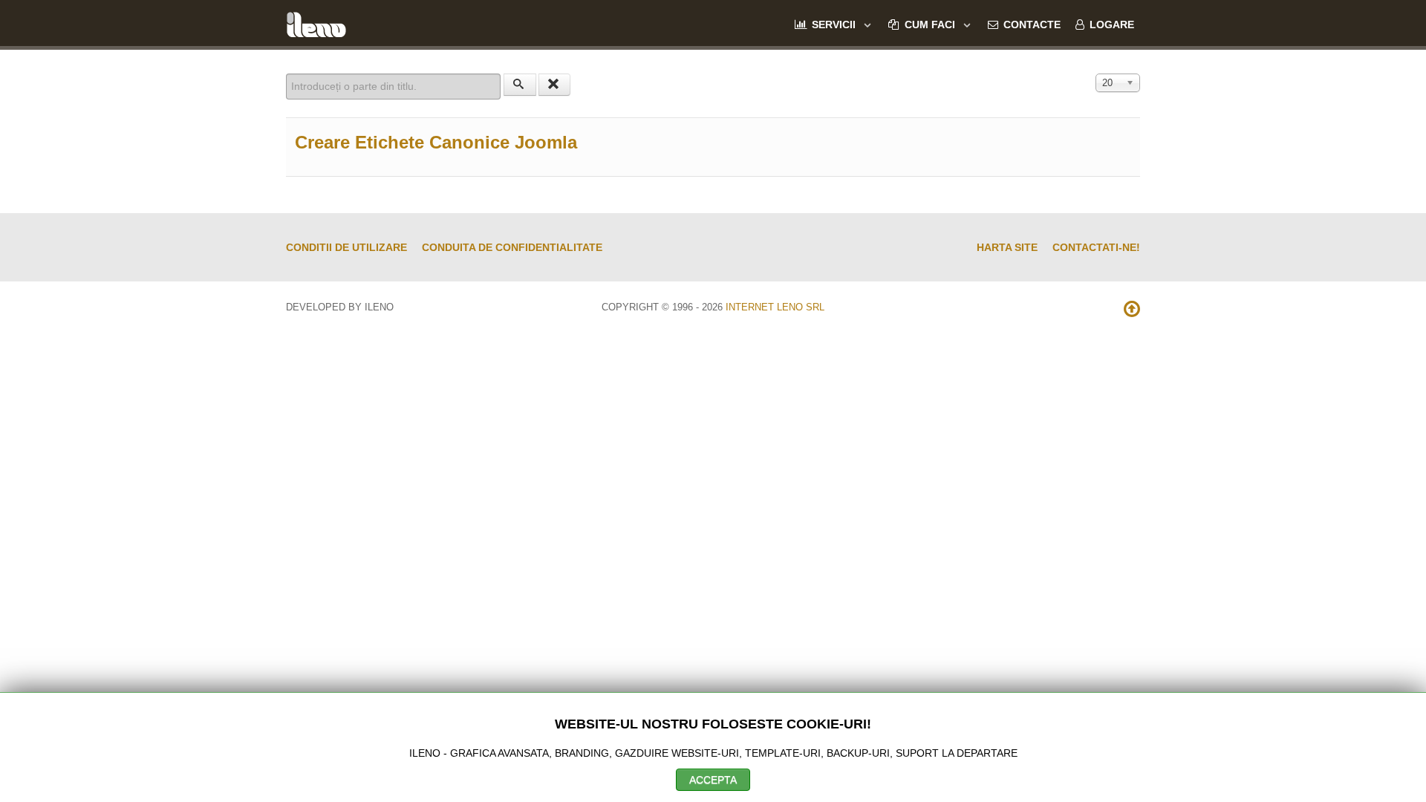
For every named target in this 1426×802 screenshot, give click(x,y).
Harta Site (1007, 247)
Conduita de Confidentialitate (512, 247)
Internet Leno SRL (775, 307)
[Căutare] (520, 85)
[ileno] (316, 22)
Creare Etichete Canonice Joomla (436, 142)
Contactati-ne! (1096, 247)
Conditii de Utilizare (346, 247)
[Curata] (554, 85)
